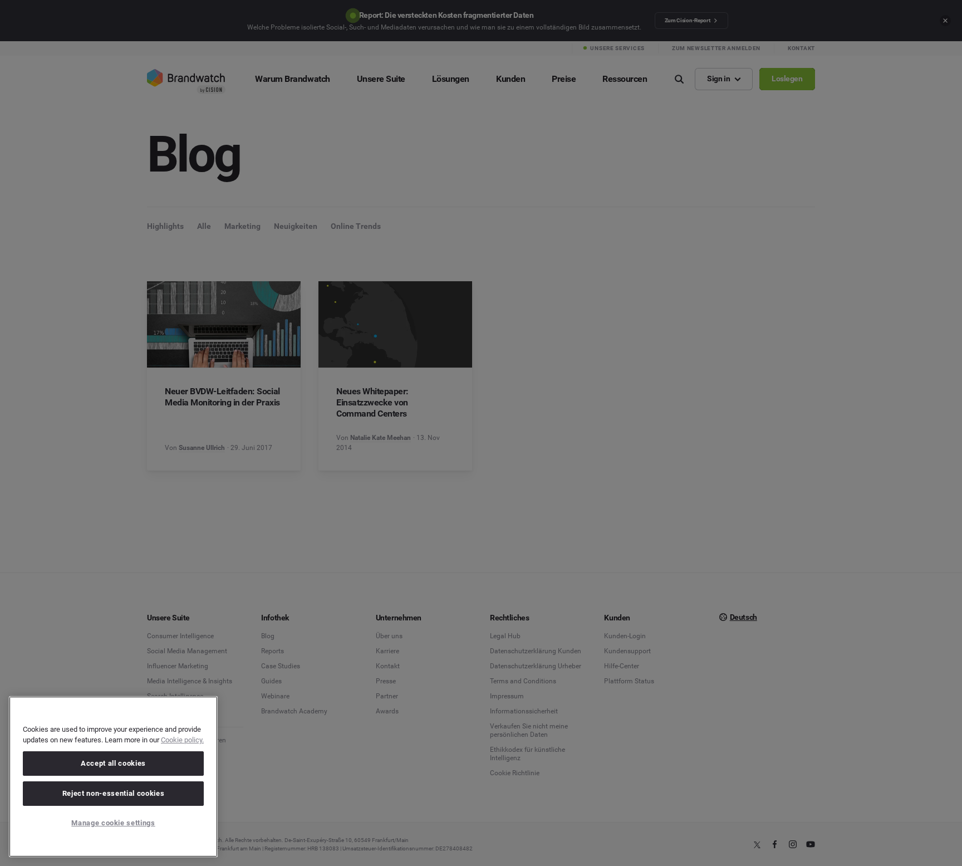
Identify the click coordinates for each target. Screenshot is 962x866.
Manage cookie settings (113, 823)
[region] (113, 776)
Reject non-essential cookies (113, 793)
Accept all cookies (113, 763)
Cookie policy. (182, 740)
